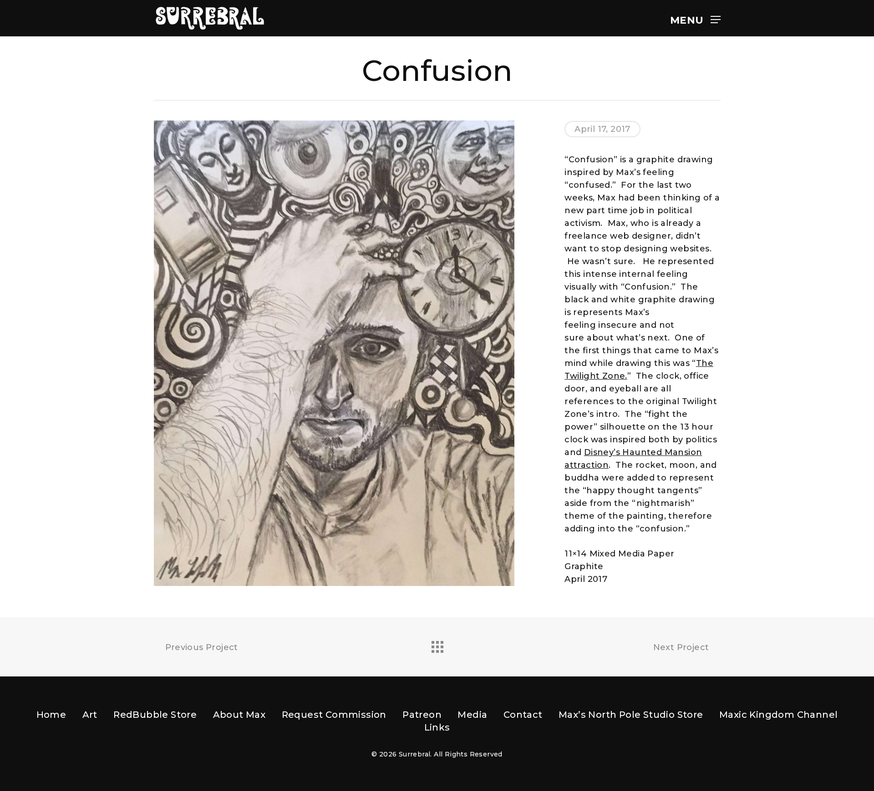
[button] (695, 18)
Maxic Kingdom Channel (778, 714)
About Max (239, 714)
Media (472, 714)
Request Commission (334, 714)
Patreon (422, 714)
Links (437, 727)
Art (89, 714)
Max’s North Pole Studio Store (631, 714)
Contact (523, 714)
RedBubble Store (155, 714)
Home (51, 714)
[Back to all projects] (437, 645)
